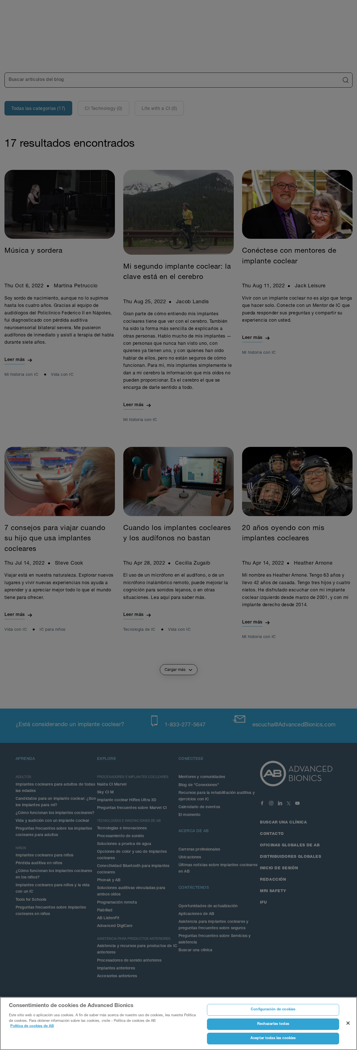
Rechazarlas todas (273, 1024)
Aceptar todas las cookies (273, 1038)
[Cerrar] (348, 1023)
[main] (178, 1023)
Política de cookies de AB (32, 1026)
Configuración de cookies (273, 1010)
